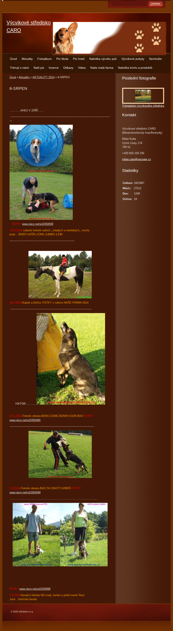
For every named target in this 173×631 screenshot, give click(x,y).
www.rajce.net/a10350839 (37, 224)
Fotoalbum (44, 58)
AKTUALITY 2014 (43, 77)
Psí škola (62, 58)
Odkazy (68, 67)
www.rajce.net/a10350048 (25, 492)
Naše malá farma (101, 67)
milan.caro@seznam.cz (136, 159)
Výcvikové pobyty (132, 58)
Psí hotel (79, 58)
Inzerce (54, 67)
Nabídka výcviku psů (103, 58)
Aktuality (27, 58)
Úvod (13, 58)
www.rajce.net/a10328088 (34, 588)
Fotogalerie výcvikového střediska (143, 105)
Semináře (155, 58)
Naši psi (39, 67)
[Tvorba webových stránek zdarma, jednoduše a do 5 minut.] (32, 612)
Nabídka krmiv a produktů (135, 67)
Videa (82, 67)
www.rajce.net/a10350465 (25, 420)
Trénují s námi (19, 67)
